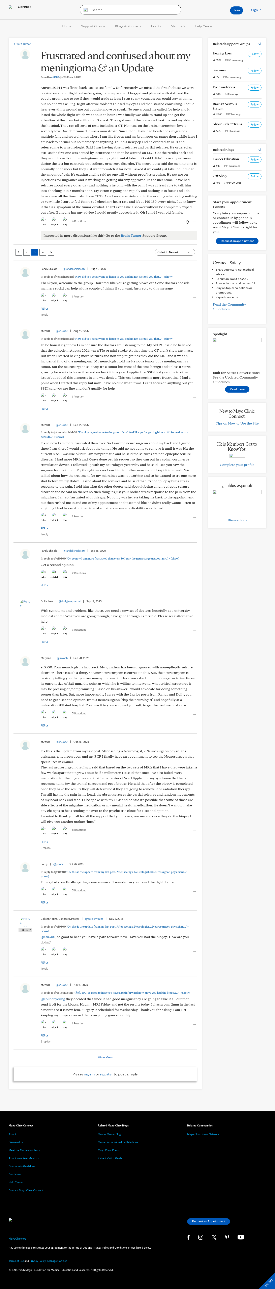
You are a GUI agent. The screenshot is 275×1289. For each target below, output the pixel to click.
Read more (237, 389)
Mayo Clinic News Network (203, 1134)
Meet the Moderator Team (24, 1150)
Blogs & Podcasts (128, 26)
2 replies (46, 847)
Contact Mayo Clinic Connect (26, 1190)
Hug (65, 224)
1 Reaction (78, 296)
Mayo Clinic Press (108, 1150)
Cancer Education (226, 159)
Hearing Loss (222, 53)
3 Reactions (79, 629)
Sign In (256, 10)
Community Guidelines (22, 1166)
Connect (24, 6)
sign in (89, 1074)
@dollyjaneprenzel (70, 601)
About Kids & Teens (227, 124)
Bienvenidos (237, 520)
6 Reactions (79, 221)
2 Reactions (79, 573)
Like (43, 224)
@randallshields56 (74, 268)
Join (237, 10)
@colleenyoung (94, 918)
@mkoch (62, 658)
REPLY (44, 308)
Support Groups (93, 26)
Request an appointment (237, 241)
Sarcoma (219, 70)
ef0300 (60, 77)
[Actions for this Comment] (194, 298)
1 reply (44, 314)
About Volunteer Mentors (24, 1158)
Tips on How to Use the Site (237, 423)
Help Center (204, 26)
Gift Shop (220, 176)
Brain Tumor (22, 43)
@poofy (58, 864)
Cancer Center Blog (109, 1134)
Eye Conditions (224, 87)
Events (156, 26)
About (12, 1134)
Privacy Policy (38, 1260)
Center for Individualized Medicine (118, 1142)
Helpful (54, 224)
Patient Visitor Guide (110, 1158)
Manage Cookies (57, 1260)
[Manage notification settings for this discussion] (187, 222)
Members (178, 26)
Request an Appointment (208, 1221)
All (260, 44)
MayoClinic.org (17, 1238)
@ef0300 (62, 330)
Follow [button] (254, 53)
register (106, 1074)
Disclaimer (15, 1174)
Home (66, 26)
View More (105, 1057)
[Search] (84, 9)
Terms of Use (16, 1260)
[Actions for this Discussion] (194, 222)
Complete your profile (237, 464)
